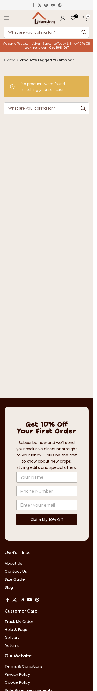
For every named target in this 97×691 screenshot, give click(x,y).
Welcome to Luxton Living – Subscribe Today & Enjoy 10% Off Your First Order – (46, 45)
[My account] (63, 18)
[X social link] (39, 5)
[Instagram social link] (46, 5)
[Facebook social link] (33, 5)
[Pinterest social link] (59, 5)
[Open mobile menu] (6, 18)
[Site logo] (43, 18)
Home (10, 60)
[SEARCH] (83, 32)
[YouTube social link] (52, 5)
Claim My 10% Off (47, 519)
